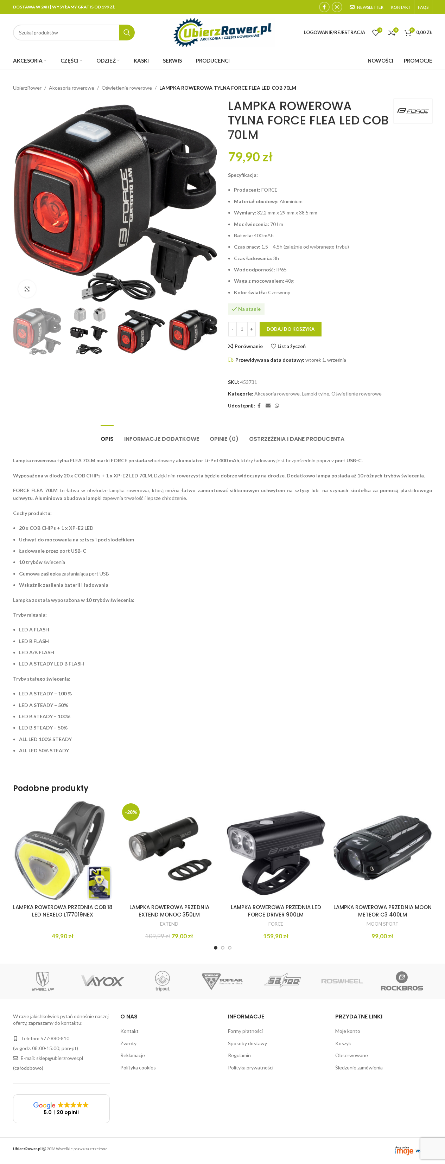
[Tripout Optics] (162, 981)
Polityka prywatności (250, 1067)
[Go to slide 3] (229, 948)
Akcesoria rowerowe (71, 88)
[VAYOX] (103, 981)
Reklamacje (132, 1055)
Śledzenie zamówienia (359, 1067)
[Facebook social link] (324, 7)
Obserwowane (351, 1055)
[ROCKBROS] (402, 981)
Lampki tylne (315, 394)
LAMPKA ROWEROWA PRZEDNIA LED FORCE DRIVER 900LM (276, 910)
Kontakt (129, 1031)
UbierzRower (27, 88)
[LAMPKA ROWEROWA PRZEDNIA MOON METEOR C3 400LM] (382, 850)
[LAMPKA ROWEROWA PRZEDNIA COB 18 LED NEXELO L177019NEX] (63, 850)
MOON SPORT (383, 924)
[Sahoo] (282, 981)
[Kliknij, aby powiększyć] (27, 289)
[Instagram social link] (337, 7)
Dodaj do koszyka (290, 329)
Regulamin (239, 1055)
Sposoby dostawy (247, 1043)
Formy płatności (245, 1031)
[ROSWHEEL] (342, 981)
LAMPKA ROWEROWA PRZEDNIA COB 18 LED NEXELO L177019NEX (63, 910)
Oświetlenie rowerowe (127, 88)
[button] (22, 331)
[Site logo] (222, 32)
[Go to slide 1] (215, 948)
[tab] (107, 435)
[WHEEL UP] (43, 981)
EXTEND (169, 924)
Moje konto (347, 1031)
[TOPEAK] (222, 981)
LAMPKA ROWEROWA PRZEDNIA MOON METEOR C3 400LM (382, 910)
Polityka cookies (138, 1067)
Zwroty (128, 1043)
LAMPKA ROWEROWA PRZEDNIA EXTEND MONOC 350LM (169, 910)
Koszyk (343, 1043)
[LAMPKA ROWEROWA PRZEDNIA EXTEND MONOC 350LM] (169, 850)
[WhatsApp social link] (277, 406)
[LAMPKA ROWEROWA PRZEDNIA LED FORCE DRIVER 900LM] (276, 850)
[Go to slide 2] (222, 948)
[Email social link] (268, 406)
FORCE (275, 924)
